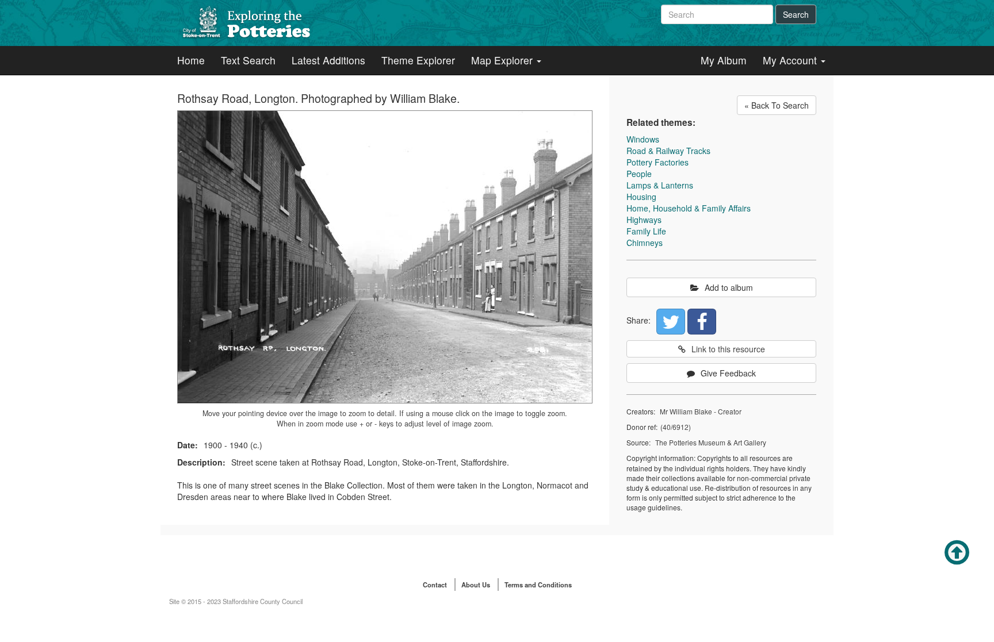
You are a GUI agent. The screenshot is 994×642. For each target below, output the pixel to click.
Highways (644, 219)
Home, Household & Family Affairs (688, 208)
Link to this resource (728, 349)
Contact (435, 584)
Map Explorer (503, 60)
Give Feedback (728, 373)
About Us (475, 584)
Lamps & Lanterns (659, 185)
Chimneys (644, 242)
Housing (641, 196)
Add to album (729, 287)
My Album (724, 60)
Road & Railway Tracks (668, 150)
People (639, 173)
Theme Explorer (418, 60)
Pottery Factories (657, 162)
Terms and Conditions (538, 584)
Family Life (646, 231)
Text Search (248, 60)
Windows (642, 139)
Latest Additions (328, 60)
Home (191, 60)
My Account (791, 60)
